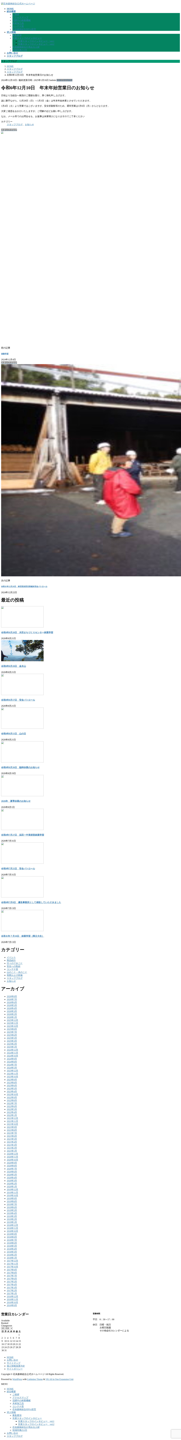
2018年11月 (12, 1228)
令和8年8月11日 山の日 (13, 733)
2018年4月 (12, 1249)
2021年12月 (12, 1118)
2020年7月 (12, 1169)
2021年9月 (12, 1127)
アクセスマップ (20, 17)
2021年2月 (12, 1148)
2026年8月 (12, 996)
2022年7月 (12, 1103)
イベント (11, 957)
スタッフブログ (64, 80)
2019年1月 (12, 1222)
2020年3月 (12, 1180)
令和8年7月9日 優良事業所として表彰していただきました (31, 902)
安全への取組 (13, 966)
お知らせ (29, 124)
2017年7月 (12, 1275)
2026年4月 (12, 1008)
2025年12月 (12, 1020)
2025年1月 (12, 1047)
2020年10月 (12, 1160)
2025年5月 (12, 1038)
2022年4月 (12, 1112)
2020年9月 (12, 1163)
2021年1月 (12, 1151)
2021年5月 (12, 1139)
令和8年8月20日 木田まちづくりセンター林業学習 (27, 632)
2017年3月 (12, 1287)
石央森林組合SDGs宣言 (24, 29)
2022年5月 (12, 1109)
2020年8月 (12, 1166)
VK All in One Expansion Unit (59, 1379)
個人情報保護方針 (16, 1366)
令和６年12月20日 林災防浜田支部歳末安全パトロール (24, 586)
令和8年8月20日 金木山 (13, 666)
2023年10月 (12, 1076)
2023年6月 (12, 1085)
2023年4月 (12, 1091)
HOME (10, 1357)
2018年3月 (12, 1252)
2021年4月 (12, 1142)
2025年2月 (12, 1044)
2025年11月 (12, 1023)
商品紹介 (11, 960)
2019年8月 (12, 1201)
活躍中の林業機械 (21, 20)
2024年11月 (12, 1053)
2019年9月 (12, 1198)
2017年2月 (12, 1290)
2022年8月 (12, 1100)
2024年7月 (12, 1065)
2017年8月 (12, 1273)
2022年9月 (12, 1097)
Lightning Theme (35, 1379)
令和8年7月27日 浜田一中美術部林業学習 (22, 835)
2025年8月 (12, 1029)
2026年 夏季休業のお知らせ (16, 801)
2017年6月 (12, 1278)
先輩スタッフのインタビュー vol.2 (36, 44)
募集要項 (16, 35)
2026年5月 (12, 1005)
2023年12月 (12, 1070)
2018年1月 (12, 1258)
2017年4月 (12, 1284)
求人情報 (11, 1412)
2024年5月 (12, 1068)
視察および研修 (15, 975)
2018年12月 (12, 1225)
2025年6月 (12, 1035)
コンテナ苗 (18, 26)
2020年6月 (12, 1172)
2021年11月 (12, 1121)
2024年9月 (12, 1059)
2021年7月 (12, 1133)
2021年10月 (12, 1124)
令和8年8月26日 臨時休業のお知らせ (20, 767)
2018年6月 (12, 1243)
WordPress (17, 1379)
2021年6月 (12, 1136)
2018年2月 (12, 1255)
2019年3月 (12, 1216)
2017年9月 (12, 1270)
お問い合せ (12, 1360)
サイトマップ (13, 1363)
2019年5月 (12, 1210)
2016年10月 (12, 1302)
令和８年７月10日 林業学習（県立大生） (22, 936)
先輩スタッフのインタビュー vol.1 (36, 41)
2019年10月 (12, 1195)
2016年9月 (12, 1305)
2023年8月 (12, 1082)
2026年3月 (12, 1011)
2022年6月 (12, 1106)
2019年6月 (12, 1207)
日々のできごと (15, 963)
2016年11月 (12, 1299)
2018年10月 (12, 1231)
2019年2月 (12, 1219)
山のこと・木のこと (17, 972)
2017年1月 (12, 1293)
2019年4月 (12, 1213)
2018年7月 (12, 1240)
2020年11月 (12, 1157)
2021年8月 (12, 1130)
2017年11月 (12, 1264)
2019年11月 (12, 1192)
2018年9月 (12, 1234)
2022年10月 (12, 1094)
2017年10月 (12, 1267)
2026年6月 (12, 1002)
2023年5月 (12, 1088)
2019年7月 (12, 1204)
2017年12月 (12, 1261)
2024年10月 (12, 1056)
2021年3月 (12, 1145)
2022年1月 (12, 1115)
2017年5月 (12, 1281)
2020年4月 (12, 1177)
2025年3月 (12, 1041)
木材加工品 (18, 23)
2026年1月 (12, 1017)
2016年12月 (12, 1296)
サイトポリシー (15, 1369)
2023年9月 (12, 1079)
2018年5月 (12, 1246)
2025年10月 (12, 1026)
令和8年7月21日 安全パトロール (18, 868)
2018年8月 (12, 1237)
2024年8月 (12, 1062)
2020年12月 (12, 1154)
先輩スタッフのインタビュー (27, 38)
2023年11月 (12, 1073)
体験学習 (4, 354)
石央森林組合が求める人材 (26, 47)
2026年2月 (12, 1014)
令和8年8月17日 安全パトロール (18, 700)
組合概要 (11, 1391)
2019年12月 (12, 1189)
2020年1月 (12, 1186)
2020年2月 (12, 1183)
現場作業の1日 (19, 50)
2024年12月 (12, 1050)
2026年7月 (12, 999)
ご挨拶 (15, 14)
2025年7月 (12, 1032)
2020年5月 (12, 1174)
